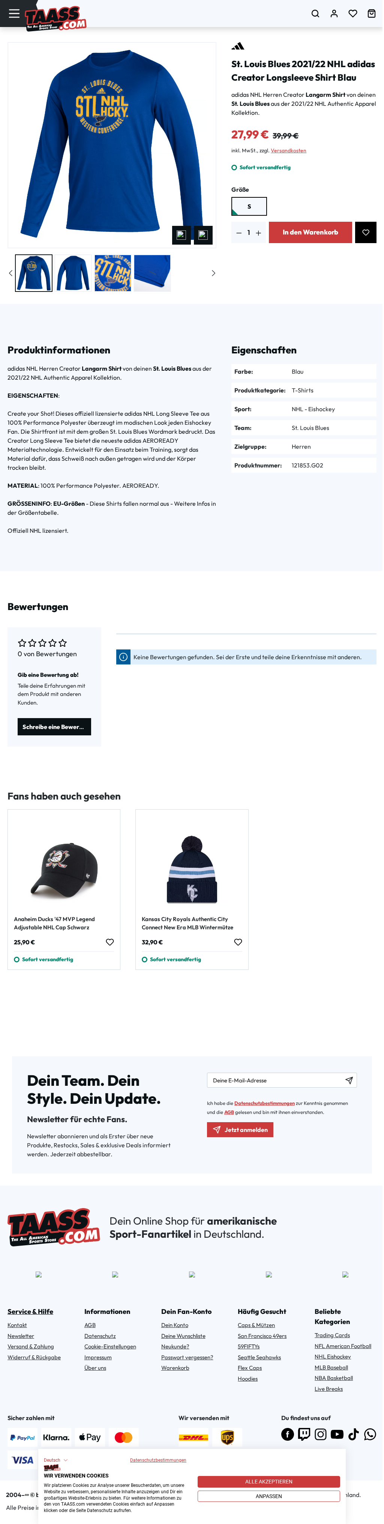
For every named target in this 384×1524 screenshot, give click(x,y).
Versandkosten (288, 150)
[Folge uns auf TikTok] (353, 1434)
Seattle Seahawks (259, 1357)
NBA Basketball (334, 1377)
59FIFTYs (249, 1346)
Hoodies (248, 1378)
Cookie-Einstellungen (110, 1346)
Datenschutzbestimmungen (158, 1460)
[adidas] (237, 46)
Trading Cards (332, 1335)
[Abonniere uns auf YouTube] (337, 1434)
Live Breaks (329, 1388)
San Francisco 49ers (262, 1335)
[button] (56, 1460)
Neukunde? (175, 1346)
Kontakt (17, 1325)
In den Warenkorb (310, 232)
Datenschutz (100, 1335)
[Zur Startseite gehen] (56, 19)
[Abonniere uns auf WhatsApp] (370, 1434)
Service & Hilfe (30, 1311)
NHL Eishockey (333, 1356)
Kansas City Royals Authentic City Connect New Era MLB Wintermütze (187, 923)
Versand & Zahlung (31, 1346)
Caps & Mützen (256, 1325)
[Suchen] (315, 13)
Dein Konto (174, 1325)
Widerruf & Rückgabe (34, 1357)
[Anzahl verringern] (239, 232)
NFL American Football (343, 1346)
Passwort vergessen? (187, 1357)
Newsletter (21, 1335)
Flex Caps (250, 1367)
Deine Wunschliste (183, 1335)
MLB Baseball (331, 1367)
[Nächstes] (203, 235)
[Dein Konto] (334, 13)
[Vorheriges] (181, 235)
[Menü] (14, 13)
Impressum (98, 1357)
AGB (229, 1112)
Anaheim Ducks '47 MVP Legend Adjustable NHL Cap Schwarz (54, 923)
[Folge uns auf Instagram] (320, 1434)
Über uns (95, 1367)
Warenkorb (175, 1367)
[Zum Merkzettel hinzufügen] (365, 232)
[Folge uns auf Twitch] (304, 1434)
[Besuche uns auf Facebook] (287, 1434)
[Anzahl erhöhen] (258, 232)
